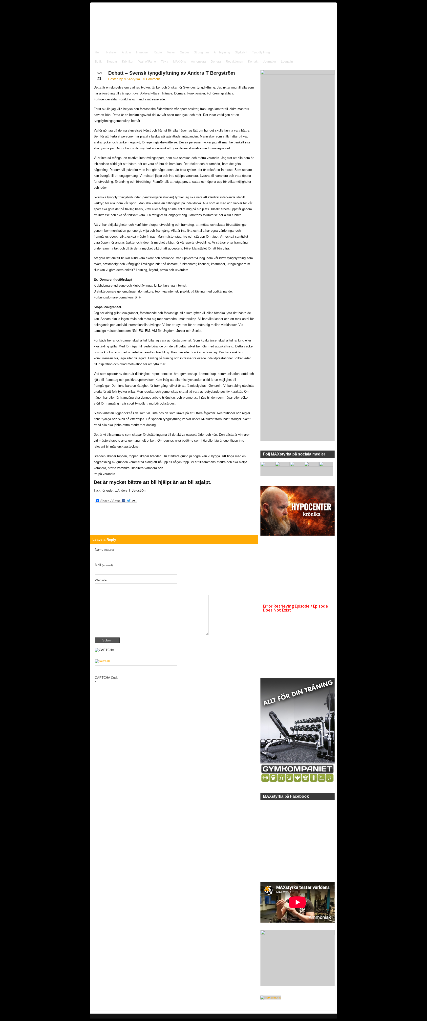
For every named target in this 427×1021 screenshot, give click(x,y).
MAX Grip (179, 61)
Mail (104, 565)
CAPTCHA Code (106, 678)
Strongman (201, 52)
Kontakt (253, 61)
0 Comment (151, 79)
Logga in (287, 61)
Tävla (164, 61)
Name (105, 549)
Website (101, 580)
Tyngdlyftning (261, 52)
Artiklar (126, 52)
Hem (98, 52)
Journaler (269, 61)
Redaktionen (234, 61)
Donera (216, 61)
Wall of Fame (147, 61)
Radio (158, 52)
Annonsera (198, 61)
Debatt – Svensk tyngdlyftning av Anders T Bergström (171, 73)
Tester (171, 52)
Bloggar (112, 61)
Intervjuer (142, 52)
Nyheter (111, 52)
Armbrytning (222, 52)
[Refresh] (102, 661)
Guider (184, 52)
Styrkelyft (241, 52)
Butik (98, 61)
